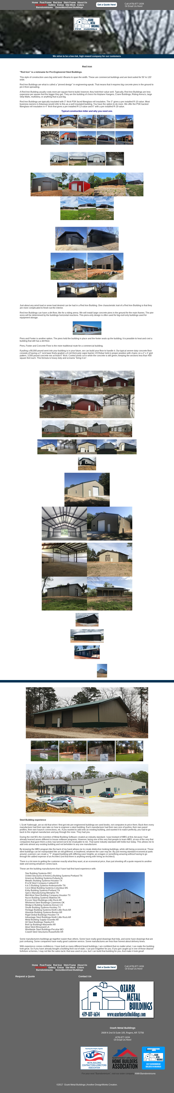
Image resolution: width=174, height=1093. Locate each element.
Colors (80, 5)
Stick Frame (70, 2)
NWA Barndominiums (145, 1073)
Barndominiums (44, 7)
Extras (60, 5)
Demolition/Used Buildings (69, 7)
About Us (82, 2)
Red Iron (57, 2)
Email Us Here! (135, 6)
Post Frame (46, 2)
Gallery (52, 5)
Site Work (70, 5)
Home (35, 2)
